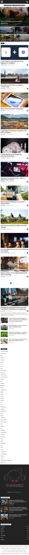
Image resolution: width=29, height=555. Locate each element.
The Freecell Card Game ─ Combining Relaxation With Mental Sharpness (18, 333)
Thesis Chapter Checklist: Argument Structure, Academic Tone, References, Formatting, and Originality (18, 320)
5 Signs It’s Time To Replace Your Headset (7, 32)
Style (2, 441)
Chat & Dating (3, 370)
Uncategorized (4, 453)
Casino (2, 366)
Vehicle (2, 458)
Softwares (3, 436)
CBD (2, 368)
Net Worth (3, 417)
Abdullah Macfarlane (5, 252)
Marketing (3, 409)
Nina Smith (3, 88)
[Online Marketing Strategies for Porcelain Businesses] (14, 145)
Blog (19, 5)
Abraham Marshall (5, 25)
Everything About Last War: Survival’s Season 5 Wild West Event (18, 326)
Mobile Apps (3, 411)
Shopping (3, 430)
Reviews (2, 426)
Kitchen (2, 400)
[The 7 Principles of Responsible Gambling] (14, 17)
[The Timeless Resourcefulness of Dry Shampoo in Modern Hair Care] (4, 341)
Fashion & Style (4, 377)
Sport (2, 438)
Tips (1, 445)
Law (1, 402)
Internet (2, 398)
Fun (1, 381)
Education (3, 372)
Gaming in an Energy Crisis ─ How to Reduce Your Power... (13, 179)
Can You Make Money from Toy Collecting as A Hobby (14, 250)
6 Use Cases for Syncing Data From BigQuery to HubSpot (12, 62)
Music (2, 415)
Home (7, 43)
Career (2, 362)
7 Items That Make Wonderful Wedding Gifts (21, 32)
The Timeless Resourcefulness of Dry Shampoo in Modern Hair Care (18, 340)
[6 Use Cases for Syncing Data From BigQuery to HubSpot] (14, 52)
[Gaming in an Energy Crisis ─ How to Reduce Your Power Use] (14, 169)
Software (2, 434)
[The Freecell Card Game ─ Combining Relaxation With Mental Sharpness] (4, 334)
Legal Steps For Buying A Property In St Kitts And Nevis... (14, 131)
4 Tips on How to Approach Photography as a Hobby (7, 40)
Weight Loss (3, 462)
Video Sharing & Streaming (6, 460)
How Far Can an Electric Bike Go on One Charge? (14, 226)
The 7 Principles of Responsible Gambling (11, 22)
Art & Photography (7, 5)
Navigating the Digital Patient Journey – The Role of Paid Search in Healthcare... (14, 308)
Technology (3, 443)
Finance (2, 379)
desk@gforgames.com (17, 492)
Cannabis (3, 359)
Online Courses (4, 421)
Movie (2, 413)
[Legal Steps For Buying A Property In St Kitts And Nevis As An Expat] (14, 121)
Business (23, 5)
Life (1, 404)
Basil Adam (3, 276)
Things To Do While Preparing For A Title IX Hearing (20, 39)
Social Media (3, 432)
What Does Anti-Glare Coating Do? (12, 109)
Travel (2, 449)
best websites (14, 5)
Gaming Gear (3, 389)
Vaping (2, 456)
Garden (2, 392)
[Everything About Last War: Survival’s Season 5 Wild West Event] (4, 327)
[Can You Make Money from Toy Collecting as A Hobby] (14, 240)
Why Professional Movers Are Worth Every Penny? (13, 202)
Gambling (3, 385)
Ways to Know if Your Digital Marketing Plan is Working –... (14, 274)
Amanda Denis (4, 64)
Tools (2, 447)
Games (2, 387)
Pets (2, 424)
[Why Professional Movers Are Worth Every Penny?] (14, 193)
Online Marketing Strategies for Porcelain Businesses (11, 155)
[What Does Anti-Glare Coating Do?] (14, 99)
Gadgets (2, 383)
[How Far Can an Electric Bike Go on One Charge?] (14, 216)
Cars (2, 364)
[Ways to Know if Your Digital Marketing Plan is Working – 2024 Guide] (14, 264)
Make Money (3, 406)
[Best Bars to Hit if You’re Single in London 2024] (14, 76)
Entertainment (3, 374)
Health (2, 394)
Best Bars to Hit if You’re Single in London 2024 (12, 86)
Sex (1, 428)
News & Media (4, 419)
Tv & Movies (3, 451)
